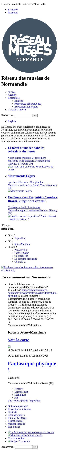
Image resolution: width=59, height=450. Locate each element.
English (12, 121)
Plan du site (14, 426)
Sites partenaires (16, 415)
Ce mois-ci (20, 261)
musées (11, 92)
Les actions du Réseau (19, 409)
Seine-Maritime (22, 244)
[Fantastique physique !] (9, 347)
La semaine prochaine (25, 258)
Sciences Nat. (21, 391)
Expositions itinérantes (26, 106)
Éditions (18, 100)
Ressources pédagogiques (27, 103)
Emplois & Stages (17, 418)
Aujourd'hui (20, 250)
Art (16, 397)
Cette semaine (21, 252)
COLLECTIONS (17, 109)
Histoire (18, 388)
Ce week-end (21, 255)
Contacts (12, 412)
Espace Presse (15, 420)
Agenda (12, 94)
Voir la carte (18, 340)
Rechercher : (7, 115)
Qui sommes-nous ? (18, 406)
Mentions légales (16, 423)
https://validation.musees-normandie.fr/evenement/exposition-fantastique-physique (32, 293)
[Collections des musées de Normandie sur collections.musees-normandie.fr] (29, 270)
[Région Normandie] (19, 441)
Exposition (20, 238)
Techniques (20, 394)
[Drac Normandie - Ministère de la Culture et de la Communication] (33, 438)
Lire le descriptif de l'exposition (24, 400)
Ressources (14, 97)
